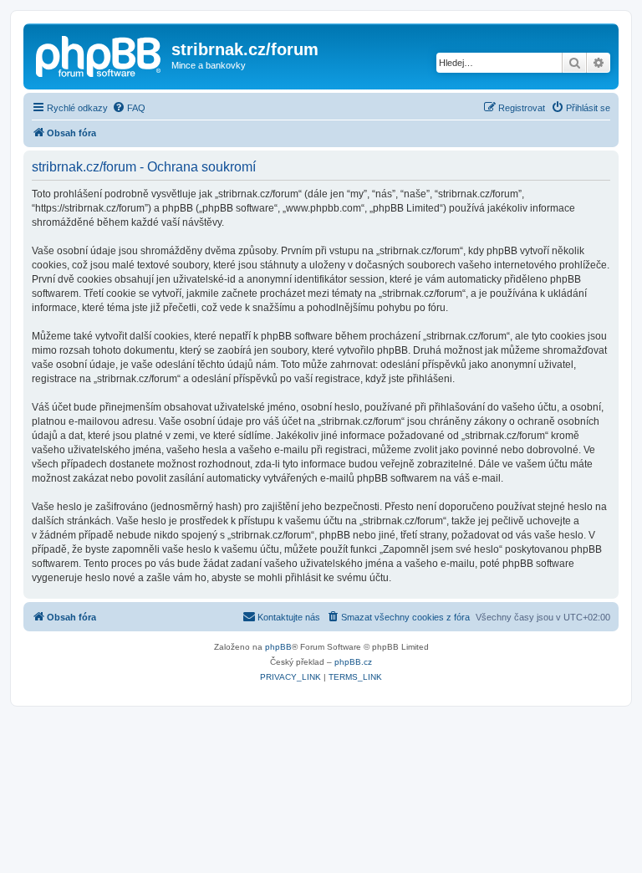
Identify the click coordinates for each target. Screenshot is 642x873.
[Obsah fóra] (99, 54)
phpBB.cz (353, 661)
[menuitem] (128, 108)
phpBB (278, 646)
